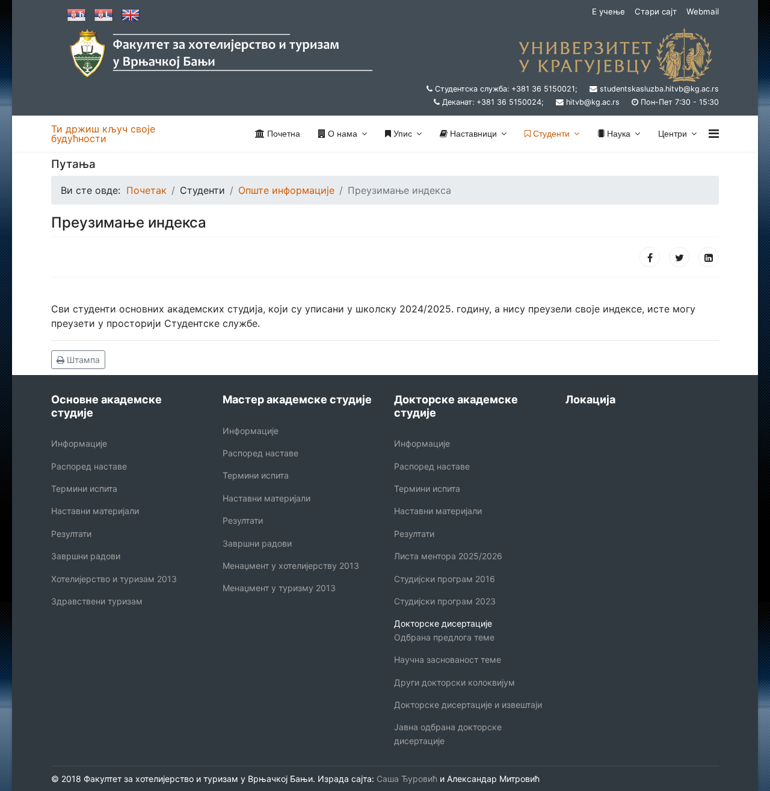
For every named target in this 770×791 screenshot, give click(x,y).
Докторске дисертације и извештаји (468, 704)
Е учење (608, 11)
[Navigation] (714, 134)
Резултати (71, 534)
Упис (401, 133)
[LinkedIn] (708, 257)
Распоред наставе (89, 466)
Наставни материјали (95, 511)
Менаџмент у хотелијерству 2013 (291, 565)
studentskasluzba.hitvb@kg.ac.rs (659, 88)
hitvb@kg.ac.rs (593, 102)
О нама (341, 133)
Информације (79, 443)
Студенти (550, 133)
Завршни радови (85, 556)
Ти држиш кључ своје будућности (103, 133)
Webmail (702, 11)
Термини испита (84, 488)
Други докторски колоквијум (454, 682)
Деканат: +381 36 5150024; (493, 102)
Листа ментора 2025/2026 (448, 556)
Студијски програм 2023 (445, 601)
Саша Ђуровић (405, 779)
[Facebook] (649, 257)
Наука (617, 133)
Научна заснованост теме (447, 659)
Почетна (282, 133)
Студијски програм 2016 (444, 579)
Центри (672, 133)
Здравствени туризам (97, 601)
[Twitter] (679, 257)
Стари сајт (656, 11)
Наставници (472, 133)
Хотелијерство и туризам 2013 (114, 579)
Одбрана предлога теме (444, 637)
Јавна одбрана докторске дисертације (448, 733)
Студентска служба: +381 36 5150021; (506, 88)
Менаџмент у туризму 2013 (279, 588)
